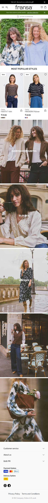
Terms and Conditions (31, 494)
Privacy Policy (14, 494)
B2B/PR (7, 461)
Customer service (11, 448)
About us (7, 455)
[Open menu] (2, 7)
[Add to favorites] (21, 74)
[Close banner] (44, 2)
